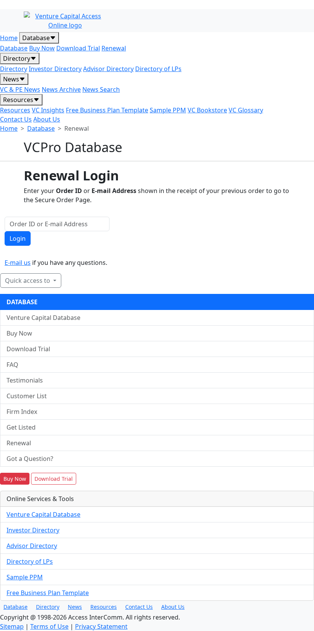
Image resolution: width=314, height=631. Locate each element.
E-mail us (18, 262)
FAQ (12, 364)
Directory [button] (47, 606)
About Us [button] (173, 606)
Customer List (27, 396)
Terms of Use (49, 626)
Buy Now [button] (14, 478)
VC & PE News (20, 89)
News (11, 79)
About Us (46, 119)
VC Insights (48, 110)
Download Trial (78, 48)
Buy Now (42, 48)
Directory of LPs (158, 69)
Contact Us (16, 119)
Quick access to (28, 280)
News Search (101, 89)
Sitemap (12, 626)
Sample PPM (168, 110)
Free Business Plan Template (107, 110)
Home (9, 38)
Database (36, 38)
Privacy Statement (101, 626)
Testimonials (25, 380)
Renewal (113, 48)
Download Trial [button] (53, 478)
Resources (18, 100)
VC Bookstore (207, 110)
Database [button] (15, 606)
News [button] (75, 606)
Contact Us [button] (139, 606)
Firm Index (22, 411)
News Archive (61, 89)
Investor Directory (55, 69)
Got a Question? (30, 458)
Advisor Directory (108, 69)
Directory (16, 58)
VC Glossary (246, 110)
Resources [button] (103, 606)
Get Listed (21, 427)
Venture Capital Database (43, 317)
